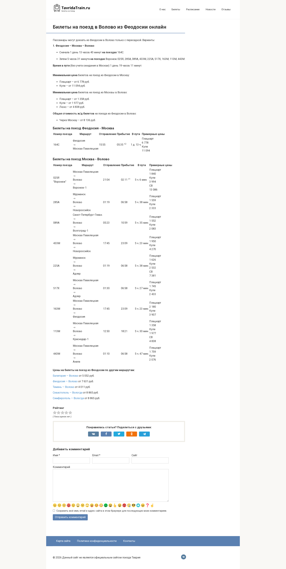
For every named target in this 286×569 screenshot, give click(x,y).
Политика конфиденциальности (97, 541)
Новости (210, 9)
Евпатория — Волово (65, 375)
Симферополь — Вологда (68, 398)
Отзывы (226, 9)
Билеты (176, 9)
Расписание (193, 9)
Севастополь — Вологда (67, 392)
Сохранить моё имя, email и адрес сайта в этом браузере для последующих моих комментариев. (111, 510)
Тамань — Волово (63, 387)
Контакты (129, 541)
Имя (56, 455)
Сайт (134, 455)
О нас (162, 9)
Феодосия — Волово (65, 381)
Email (96, 455)
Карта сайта (63, 541)
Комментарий (61, 467)
